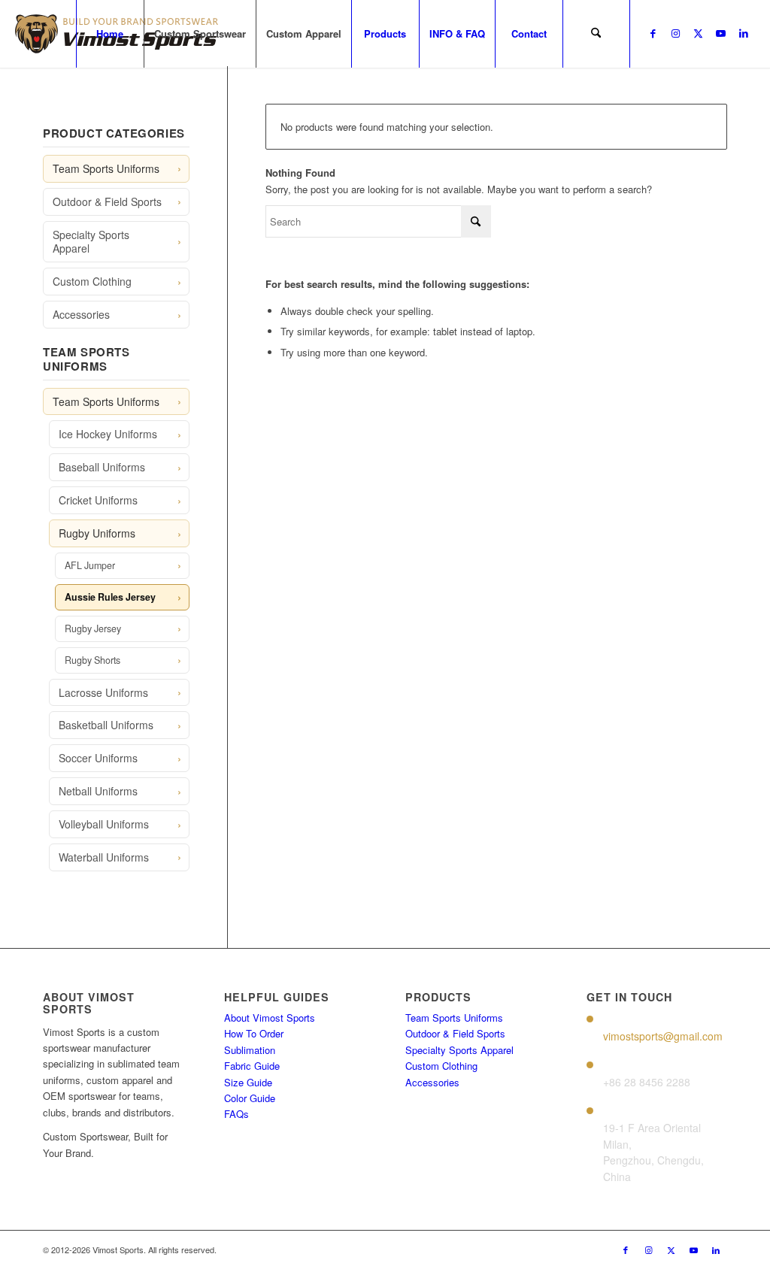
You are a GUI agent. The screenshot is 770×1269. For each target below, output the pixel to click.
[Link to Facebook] (653, 33)
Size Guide (248, 1082)
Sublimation (249, 1050)
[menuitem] (110, 34)
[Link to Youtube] (721, 33)
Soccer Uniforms (98, 757)
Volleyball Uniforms (104, 823)
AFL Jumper (90, 565)
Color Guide (249, 1098)
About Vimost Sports (269, 1017)
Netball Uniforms (98, 790)
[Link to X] (698, 33)
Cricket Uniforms (98, 499)
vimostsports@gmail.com (663, 1035)
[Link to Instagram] (676, 33)
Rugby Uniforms (97, 533)
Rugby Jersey (93, 628)
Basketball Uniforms (106, 724)
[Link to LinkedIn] (743, 33)
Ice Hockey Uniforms (108, 433)
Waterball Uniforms (104, 857)
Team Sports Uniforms (106, 168)
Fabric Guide (252, 1066)
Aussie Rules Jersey (110, 597)
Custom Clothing (92, 281)
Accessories (81, 314)
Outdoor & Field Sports (107, 201)
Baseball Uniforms (102, 466)
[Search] (596, 34)
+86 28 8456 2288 (646, 1081)
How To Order (253, 1033)
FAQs (236, 1114)
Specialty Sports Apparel (91, 241)
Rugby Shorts (92, 660)
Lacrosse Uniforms (103, 692)
